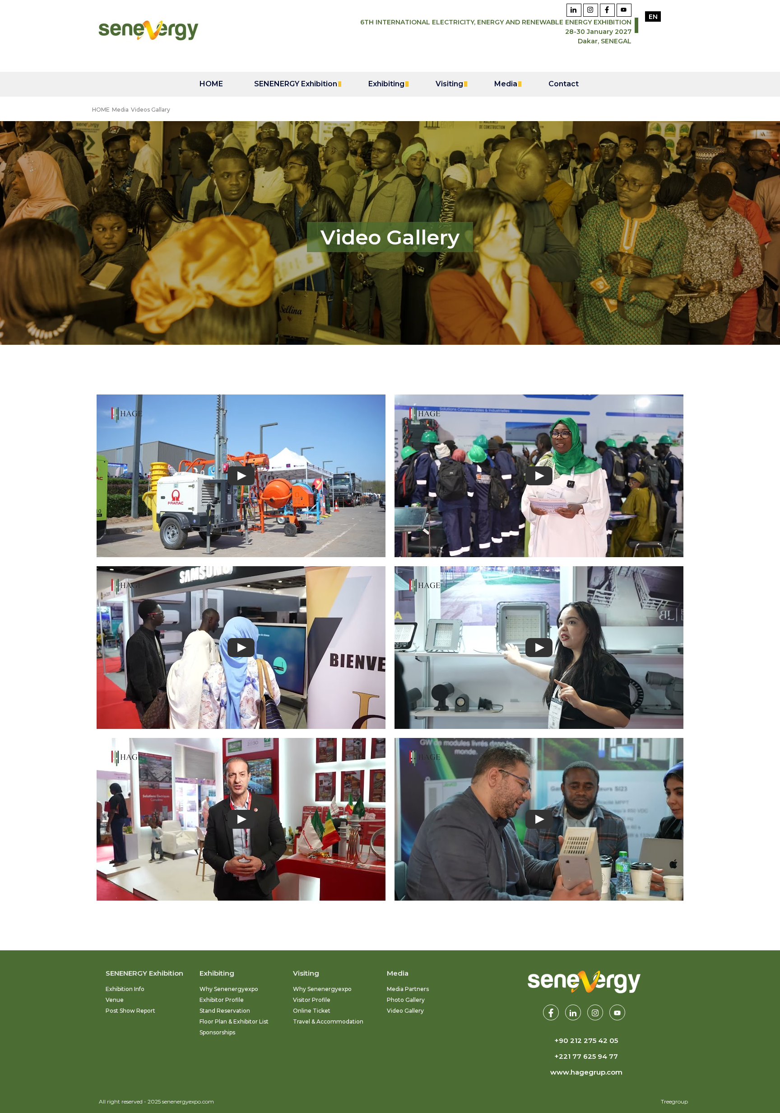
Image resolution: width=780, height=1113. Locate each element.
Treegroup (674, 1101)
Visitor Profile (311, 999)
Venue (115, 999)
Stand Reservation (225, 1010)
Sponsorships (217, 1032)
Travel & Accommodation (328, 1021)
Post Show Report (130, 1010)
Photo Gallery (406, 999)
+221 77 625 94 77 (586, 1056)
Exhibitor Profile (222, 999)
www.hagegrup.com (586, 1072)
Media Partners (408, 989)
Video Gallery (405, 1010)
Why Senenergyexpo (229, 989)
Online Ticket (311, 1010)
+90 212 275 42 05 (586, 1040)
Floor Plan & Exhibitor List (234, 1021)
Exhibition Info (125, 989)
